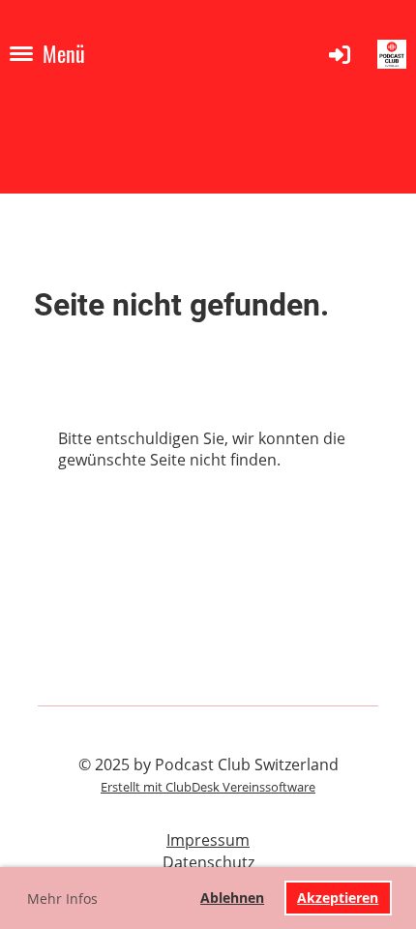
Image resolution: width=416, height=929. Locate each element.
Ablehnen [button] (232, 897)
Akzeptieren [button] (337, 897)
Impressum (208, 840)
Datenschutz (208, 862)
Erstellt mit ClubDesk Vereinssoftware (208, 786)
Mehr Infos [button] (62, 898)
